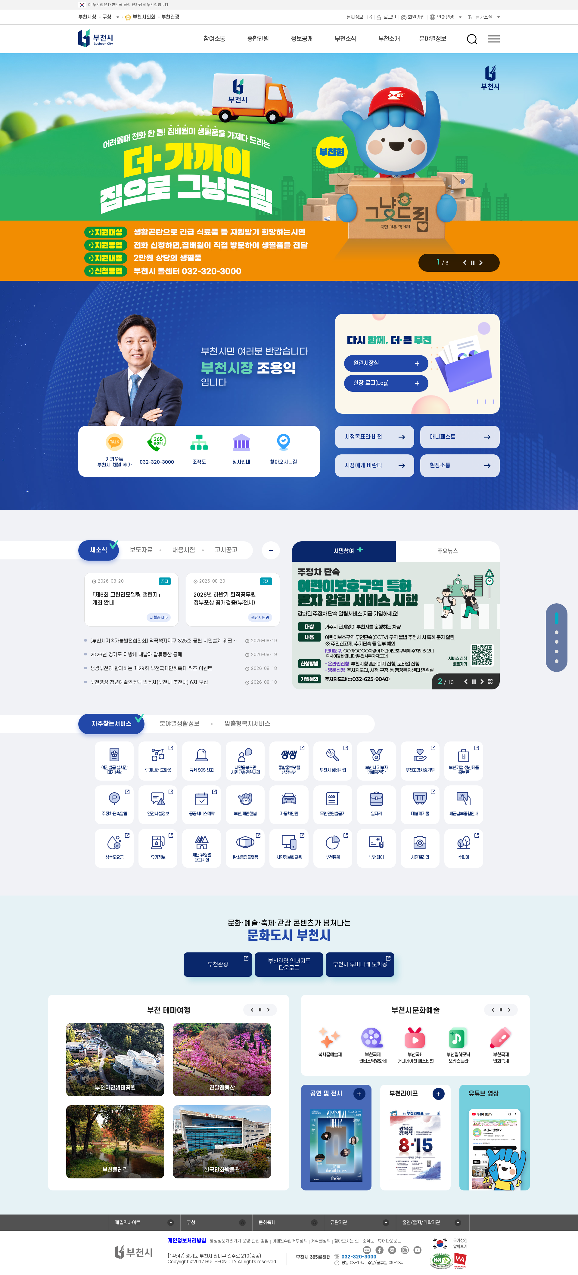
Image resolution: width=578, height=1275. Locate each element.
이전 (464, 262)
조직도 (368, 1241)
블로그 (367, 1250)
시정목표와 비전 (363, 437)
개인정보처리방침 (187, 1241)
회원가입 (416, 17)
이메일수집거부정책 (289, 1241)
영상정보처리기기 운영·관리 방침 (239, 1241)
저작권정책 (321, 1241)
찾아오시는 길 (346, 1241)
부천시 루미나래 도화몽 (360, 964)
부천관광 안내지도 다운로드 (289, 964)
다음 (481, 262)
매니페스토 (442, 437)
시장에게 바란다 (363, 466)
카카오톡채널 (392, 1250)
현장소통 (440, 466)
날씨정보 (354, 17)
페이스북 (379, 1250)
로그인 (390, 17)
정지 (473, 263)
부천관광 (218, 964)
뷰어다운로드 (389, 1241)
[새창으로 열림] (289, 168)
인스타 (405, 1250)
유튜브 (417, 1250)
